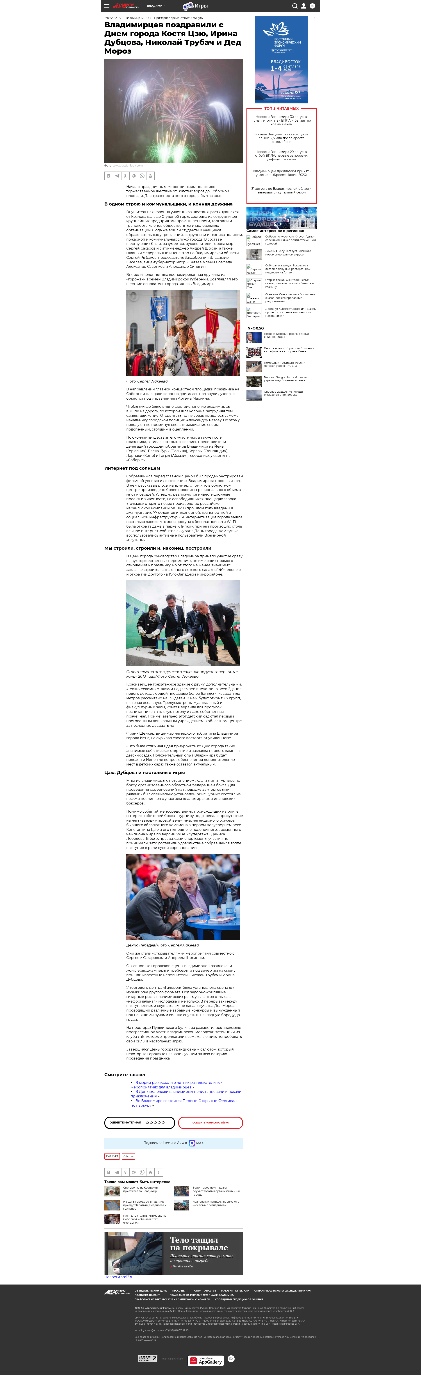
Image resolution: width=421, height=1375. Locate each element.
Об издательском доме (151, 1290)
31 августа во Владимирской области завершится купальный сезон (282, 190)
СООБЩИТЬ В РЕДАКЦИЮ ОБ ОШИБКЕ (239, 1299)
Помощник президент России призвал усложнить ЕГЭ (284, 364)
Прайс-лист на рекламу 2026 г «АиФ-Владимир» (202, 1295)
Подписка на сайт (147, 1295)
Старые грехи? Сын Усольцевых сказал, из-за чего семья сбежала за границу (289, 283)
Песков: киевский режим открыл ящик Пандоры (286, 335)
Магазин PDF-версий (235, 1290)
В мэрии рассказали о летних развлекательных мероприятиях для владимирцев (176, 1085)
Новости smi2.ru (119, 1277)
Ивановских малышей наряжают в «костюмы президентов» (216, 1203)
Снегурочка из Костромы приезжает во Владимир (140, 1189)
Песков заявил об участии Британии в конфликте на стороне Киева (289, 350)
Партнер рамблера (172, 1358)
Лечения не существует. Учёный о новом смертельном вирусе (288, 252)
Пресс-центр (180, 1290)
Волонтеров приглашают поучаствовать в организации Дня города (216, 1191)
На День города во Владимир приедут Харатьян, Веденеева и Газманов (144, 1205)
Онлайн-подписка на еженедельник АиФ (282, 1290)
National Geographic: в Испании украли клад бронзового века (285, 379)
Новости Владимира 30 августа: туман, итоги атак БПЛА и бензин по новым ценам (281, 120)
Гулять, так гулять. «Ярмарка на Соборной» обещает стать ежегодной (144, 1219)
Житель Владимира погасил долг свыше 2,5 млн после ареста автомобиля (281, 138)
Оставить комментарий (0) (211, 1122)
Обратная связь (205, 1290)
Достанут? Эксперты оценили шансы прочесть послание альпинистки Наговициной (290, 312)
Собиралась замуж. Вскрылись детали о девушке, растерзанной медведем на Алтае (287, 269)
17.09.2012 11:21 (113, 17)
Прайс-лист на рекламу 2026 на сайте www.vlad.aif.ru (172, 1299)
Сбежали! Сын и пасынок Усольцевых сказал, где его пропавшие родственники (291, 298)
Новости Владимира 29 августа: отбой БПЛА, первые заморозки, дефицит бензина (281, 155)
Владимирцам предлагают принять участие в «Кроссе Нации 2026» (281, 173)
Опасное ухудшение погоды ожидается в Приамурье (283, 393)
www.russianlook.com (128, 165)
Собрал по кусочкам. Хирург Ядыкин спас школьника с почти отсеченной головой (290, 240)
